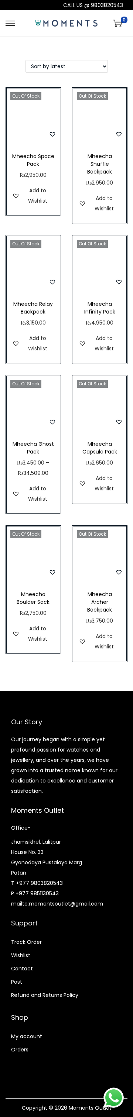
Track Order (26, 942)
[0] (117, 23)
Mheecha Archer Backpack (99, 602)
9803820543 (107, 5)
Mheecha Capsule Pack (99, 447)
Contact (22, 968)
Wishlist (20, 955)
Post (16, 981)
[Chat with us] (114, 1098)
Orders (19, 1049)
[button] (52, 134)
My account (26, 1036)
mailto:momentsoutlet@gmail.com (57, 903)
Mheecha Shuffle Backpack (99, 164)
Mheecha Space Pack (33, 160)
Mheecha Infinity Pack (99, 307)
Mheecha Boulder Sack (33, 598)
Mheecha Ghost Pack (33, 447)
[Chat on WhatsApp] (28, 5)
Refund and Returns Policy (44, 995)
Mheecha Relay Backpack (33, 307)
